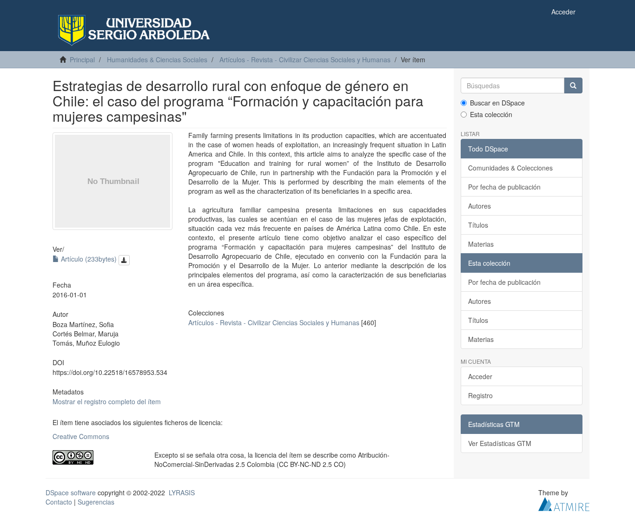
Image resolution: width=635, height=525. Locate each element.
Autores (479, 205)
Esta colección (491, 114)
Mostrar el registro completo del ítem (107, 401)
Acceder (480, 376)
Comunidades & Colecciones (510, 167)
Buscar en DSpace (497, 102)
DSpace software (71, 492)
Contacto (59, 501)
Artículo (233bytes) (89, 258)
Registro (480, 395)
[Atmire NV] (563, 503)
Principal (82, 59)
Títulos (478, 225)
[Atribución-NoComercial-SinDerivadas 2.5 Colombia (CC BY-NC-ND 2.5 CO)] (96, 457)
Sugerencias (96, 501)
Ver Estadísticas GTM (499, 443)
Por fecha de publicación (504, 186)
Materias (481, 244)
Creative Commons (81, 436)
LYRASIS (182, 492)
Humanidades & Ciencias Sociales (157, 59)
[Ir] (573, 85)
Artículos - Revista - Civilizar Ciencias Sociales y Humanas (304, 59)
